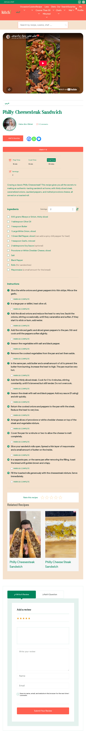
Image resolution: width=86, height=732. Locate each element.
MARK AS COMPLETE (21, 299)
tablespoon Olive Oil (21, 221)
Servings (43, 209)
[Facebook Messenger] (39, 139)
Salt (13, 255)
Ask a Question (50, 594)
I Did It (43, 150)
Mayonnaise (31, 270)
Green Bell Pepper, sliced (40, 236)
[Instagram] (83, 2)
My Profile (80, 8)
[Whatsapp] (34, 139)
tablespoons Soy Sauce (27, 245)
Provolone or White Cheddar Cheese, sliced (31, 250)
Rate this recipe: (30, 497)
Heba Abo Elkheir (26, 124)
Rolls (21, 265)
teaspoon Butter (19, 226)
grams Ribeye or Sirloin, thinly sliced (29, 217)
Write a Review (22, 594)
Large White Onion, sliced (23, 231)
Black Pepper (17, 260)
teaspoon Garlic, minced (23, 241)
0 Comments (43, 124)
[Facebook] (79, 2)
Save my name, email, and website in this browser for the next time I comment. (44, 694)
